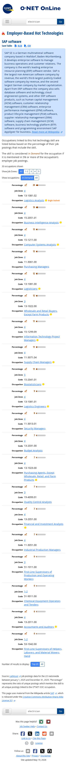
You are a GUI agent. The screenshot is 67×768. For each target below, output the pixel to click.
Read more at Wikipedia (45, 131)
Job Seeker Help (27, 726)
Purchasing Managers (36, 266)
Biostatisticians (32, 384)
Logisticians (30, 288)
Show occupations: (11, 177)
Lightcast (14, 676)
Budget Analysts (33, 450)
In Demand (27, 177)
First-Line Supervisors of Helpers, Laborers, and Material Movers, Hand (43, 652)
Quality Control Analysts (38, 502)
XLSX (20, 45)
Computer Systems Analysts (40, 244)
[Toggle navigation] (7, 22)
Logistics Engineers (35, 406)
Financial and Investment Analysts (43, 524)
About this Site (23, 755)
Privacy (35, 755)
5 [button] (24, 374)
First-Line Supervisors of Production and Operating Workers (39, 575)
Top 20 (35, 664)
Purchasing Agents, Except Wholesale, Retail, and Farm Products (40, 476)
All (21, 171)
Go (60, 21)
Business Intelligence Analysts (41, 222)
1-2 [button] (26, 591)
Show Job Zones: (9, 171)
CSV (29, 45)
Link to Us (26, 738)
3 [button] (24, 301)
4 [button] (24, 190)
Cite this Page (39, 738)
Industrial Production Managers (42, 549)
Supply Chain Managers (38, 362)
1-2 (26, 171)
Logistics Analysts (34, 200)
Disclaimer (46, 755)
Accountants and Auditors (39, 626)
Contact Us (42, 726)
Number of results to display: (15, 664)
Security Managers (35, 428)
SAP (52, 693)
